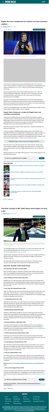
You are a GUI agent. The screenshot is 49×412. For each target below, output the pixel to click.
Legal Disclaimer (27, 401)
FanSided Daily (16, 399)
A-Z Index (7, 403)
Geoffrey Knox (6, 26)
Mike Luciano (6, 213)
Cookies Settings (17, 403)
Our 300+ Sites (36, 396)
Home (5, 199)
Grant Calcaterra (18, 87)
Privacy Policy (36, 399)
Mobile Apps (8, 399)
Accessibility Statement (38, 401)
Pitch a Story (26, 399)
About (6, 396)
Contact (25, 396)
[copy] (11, 29)
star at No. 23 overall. (21, 252)
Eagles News (10, 199)
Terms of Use (8, 401)
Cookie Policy (16, 401)
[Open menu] (3, 1)
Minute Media (7, 406)
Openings (15, 396)
